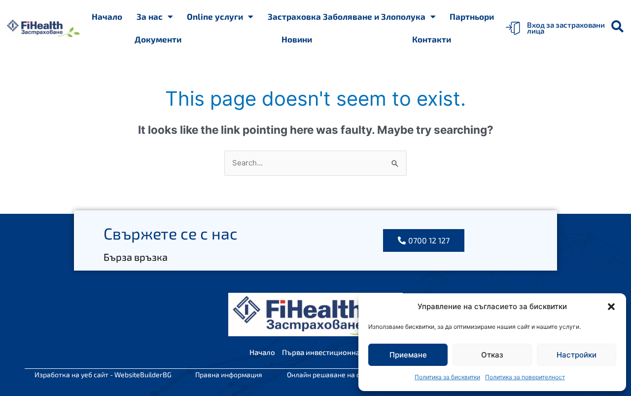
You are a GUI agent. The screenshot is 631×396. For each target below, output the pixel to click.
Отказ (492, 354)
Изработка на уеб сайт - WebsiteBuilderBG (103, 374)
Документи (158, 39)
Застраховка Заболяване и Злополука (346, 16)
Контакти (431, 39)
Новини (296, 39)
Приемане (408, 354)
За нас (150, 16)
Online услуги (215, 16)
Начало (107, 16)
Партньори (472, 16)
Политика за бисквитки (447, 377)
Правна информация (228, 374)
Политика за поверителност (525, 377)
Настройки (576, 354)
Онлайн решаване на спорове (335, 374)
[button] (611, 307)
